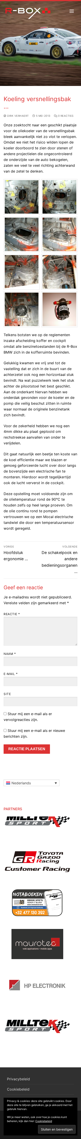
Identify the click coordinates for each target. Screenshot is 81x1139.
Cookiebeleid (18, 1089)
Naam (10, 654)
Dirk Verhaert (18, 115)
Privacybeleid (18, 1079)
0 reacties (65, 115)
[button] (31, 783)
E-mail (11, 674)
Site (7, 694)
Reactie (12, 614)
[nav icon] (71, 11)
